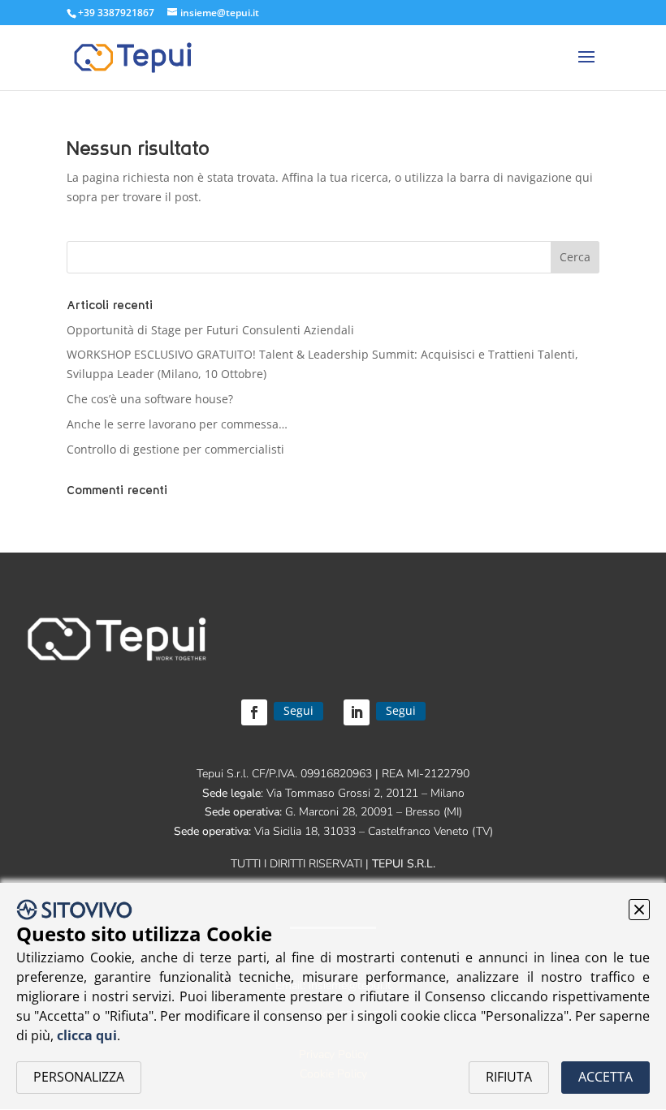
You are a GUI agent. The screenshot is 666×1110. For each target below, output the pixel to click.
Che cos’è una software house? (150, 399)
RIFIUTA (509, 1077)
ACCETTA (605, 1077)
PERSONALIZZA (78, 1077)
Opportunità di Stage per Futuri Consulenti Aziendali (210, 330)
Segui (298, 710)
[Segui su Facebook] (254, 712)
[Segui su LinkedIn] (357, 712)
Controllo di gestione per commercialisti (175, 449)
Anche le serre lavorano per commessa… (177, 424)
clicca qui (87, 1035)
